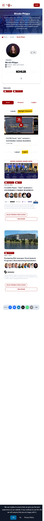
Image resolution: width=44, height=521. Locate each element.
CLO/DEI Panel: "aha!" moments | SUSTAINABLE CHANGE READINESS (18, 140)
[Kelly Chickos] (20, 265)
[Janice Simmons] (11, 195)
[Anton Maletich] (20, 195)
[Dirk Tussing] (7, 265)
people (12, 37)
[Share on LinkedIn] (18, 307)
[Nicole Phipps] (28, 195)
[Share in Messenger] (14, 307)
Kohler (9, 66)
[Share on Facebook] (10, 307)
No (20, 517)
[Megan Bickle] (32, 265)
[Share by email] (31, 307)
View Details (21, 219)
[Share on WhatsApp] (27, 307)
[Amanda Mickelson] (23, 265)
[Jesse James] (16, 265)
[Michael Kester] (13, 265)
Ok (13, 517)
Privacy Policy (29, 517)
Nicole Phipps (11, 62)
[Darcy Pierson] (26, 265)
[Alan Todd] (29, 265)
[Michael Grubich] (7, 195)
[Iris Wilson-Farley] (24, 195)
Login (36, 5)
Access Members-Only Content (16, 214)
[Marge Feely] (10, 265)
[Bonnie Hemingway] (15, 195)
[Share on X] (23, 307)
